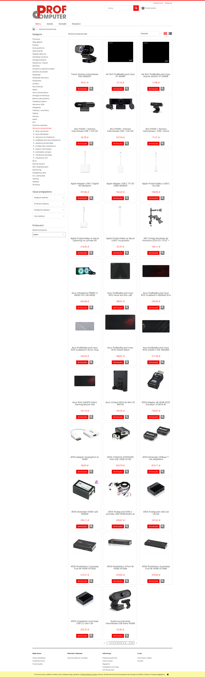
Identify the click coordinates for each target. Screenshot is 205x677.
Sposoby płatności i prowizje (77, 658)
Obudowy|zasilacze (40, 57)
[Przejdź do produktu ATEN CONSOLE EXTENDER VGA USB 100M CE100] (120, 439)
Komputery (37, 81)
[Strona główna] (49, 12)
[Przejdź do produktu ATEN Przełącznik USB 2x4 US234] (156, 493)
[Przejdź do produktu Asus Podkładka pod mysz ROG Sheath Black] (120, 329)
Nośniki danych (39, 164)
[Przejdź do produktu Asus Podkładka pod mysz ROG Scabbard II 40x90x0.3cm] (156, 275)
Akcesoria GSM (38, 104)
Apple (35, 89)
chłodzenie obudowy (43, 155)
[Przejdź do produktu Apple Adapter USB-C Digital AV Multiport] (85, 165)
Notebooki (37, 75)
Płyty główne (37, 42)
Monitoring (37, 170)
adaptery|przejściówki (44, 143)
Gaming (36, 179)
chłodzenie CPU (41, 158)
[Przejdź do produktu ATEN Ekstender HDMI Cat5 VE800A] (85, 493)
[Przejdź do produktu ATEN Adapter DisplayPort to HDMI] (85, 439)
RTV (34, 122)
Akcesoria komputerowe (42, 128)
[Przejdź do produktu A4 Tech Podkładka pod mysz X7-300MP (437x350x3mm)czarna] (120, 56)
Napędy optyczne (39, 54)
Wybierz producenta (40, 230)
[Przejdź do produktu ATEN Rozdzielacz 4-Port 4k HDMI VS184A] (120, 548)
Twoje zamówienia (39, 658)
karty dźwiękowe (42, 134)
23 (132, 643)
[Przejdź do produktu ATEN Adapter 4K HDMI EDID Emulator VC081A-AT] (156, 384)
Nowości (36, 182)
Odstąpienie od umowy (110, 667)
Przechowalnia (38, 664)
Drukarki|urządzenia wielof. (44, 69)
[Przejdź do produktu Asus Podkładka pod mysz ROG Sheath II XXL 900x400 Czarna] (156, 329)
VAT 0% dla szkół (108, 670)
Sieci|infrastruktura (40, 92)
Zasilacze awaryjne (40, 125)
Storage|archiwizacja (41, 95)
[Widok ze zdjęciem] (165, 33)
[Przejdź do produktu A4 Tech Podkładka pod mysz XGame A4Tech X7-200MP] (156, 56)
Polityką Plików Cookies (88, 674)
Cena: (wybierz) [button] (39, 216)
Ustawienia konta (39, 661)
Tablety (35, 113)
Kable (35, 119)
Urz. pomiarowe (39, 176)
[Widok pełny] (170, 33)
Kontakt (140, 661)
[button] (91, 89)
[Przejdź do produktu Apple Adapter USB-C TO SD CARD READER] (120, 165)
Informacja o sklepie (144, 658)
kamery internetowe (43, 149)
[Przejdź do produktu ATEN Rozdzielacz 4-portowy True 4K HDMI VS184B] (156, 548)
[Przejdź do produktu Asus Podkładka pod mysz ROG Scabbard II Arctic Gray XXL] (85, 329)
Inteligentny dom (39, 173)
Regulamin (106, 664)
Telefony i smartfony (41, 110)
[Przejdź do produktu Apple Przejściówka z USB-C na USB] (156, 165)
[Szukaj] (136, 8)
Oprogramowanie (39, 60)
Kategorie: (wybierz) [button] (41, 197)
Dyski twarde (38, 51)
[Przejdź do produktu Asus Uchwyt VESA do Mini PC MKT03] (120, 384)
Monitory (36, 66)
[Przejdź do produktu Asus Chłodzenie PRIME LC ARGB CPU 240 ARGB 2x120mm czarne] (85, 275)
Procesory (36, 39)
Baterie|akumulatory (41, 98)
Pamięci (36, 45)
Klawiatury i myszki (40, 63)
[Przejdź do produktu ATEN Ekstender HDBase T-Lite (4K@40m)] (156, 439)
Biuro (35, 161)
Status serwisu (107, 661)
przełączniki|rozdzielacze (45, 146)
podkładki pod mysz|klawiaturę (48, 140)
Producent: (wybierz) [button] (41, 204)
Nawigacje (37, 107)
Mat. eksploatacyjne (40, 167)
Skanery (36, 116)
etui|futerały (38, 86)
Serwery (36, 83)
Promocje (36, 184)
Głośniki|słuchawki (40, 72)
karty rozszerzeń (42, 131)
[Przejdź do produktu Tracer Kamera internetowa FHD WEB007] (85, 56)
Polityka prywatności (109, 658)
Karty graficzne (38, 48)
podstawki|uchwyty (43, 152)
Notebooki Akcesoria (41, 78)
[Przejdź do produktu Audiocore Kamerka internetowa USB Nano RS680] (120, 603)
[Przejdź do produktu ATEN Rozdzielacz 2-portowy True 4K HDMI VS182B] (85, 548)
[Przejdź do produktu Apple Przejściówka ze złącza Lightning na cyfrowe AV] (85, 220)
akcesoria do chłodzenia (45, 137)
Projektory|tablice (40, 101)
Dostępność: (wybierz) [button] (42, 210)
